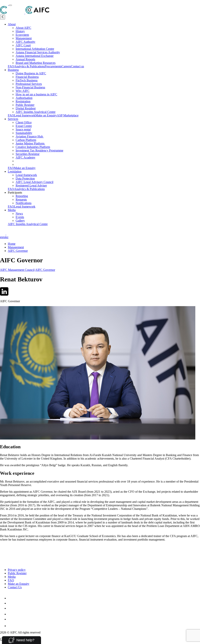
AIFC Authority (25, 41)
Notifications (23, 203)
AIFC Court (23, 45)
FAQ (11, 66)
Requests (21, 199)
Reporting (22, 196)
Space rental (23, 129)
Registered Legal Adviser (31, 185)
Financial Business (27, 76)
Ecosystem (22, 34)
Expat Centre (24, 126)
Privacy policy (17, 569)
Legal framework (24, 115)
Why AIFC (22, 91)
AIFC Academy (25, 157)
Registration (23, 101)
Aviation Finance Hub (30, 136)
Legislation (14, 171)
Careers (66, 66)
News (19, 213)
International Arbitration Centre (35, 48)
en (1, 237)
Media (12, 210)
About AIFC (23, 27)
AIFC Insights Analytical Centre (35, 112)
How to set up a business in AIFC (36, 94)
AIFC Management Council (17, 269)
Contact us (77, 66)
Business (13, 69)
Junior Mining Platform (30, 143)
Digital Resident (26, 108)
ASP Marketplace (68, 115)
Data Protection (25, 178)
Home (11, 243)
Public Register (25, 105)
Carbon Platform (26, 140)
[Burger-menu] (10, 5)
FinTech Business (27, 80)
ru (4, 237)
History (20, 31)
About (12, 24)
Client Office (24, 122)
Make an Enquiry (46, 115)
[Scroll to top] (2, 548)
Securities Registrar (27, 154)
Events (20, 217)
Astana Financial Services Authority (38, 52)
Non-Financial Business (30, 87)
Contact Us (15, 587)
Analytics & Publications (29, 66)
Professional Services (29, 83)
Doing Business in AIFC (31, 73)
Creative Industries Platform (33, 147)
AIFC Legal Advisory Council (34, 182)
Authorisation (24, 98)
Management (24, 38)
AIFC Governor (18, 250)
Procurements (53, 66)
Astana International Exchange (35, 55)
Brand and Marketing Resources (35, 62)
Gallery (20, 220)
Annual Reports (25, 59)
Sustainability (24, 133)
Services (13, 119)
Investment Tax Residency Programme (39, 150)
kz (6, 237)
